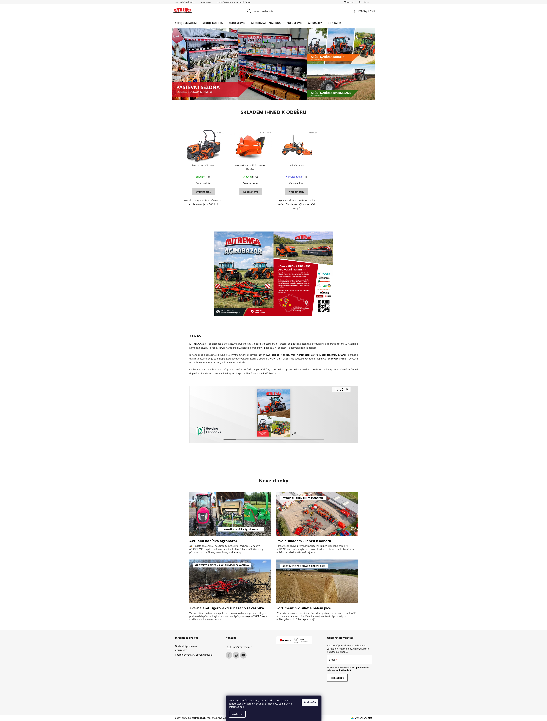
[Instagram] (236, 655)
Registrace (364, 2)
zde (242, 706)
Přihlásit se (337, 677)
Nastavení (237, 714)
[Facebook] (229, 655)
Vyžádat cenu (203, 191)
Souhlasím (310, 702)
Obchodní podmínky (184, 2)
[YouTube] (243, 655)
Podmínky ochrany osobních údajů (234, 2)
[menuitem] (185, 23)
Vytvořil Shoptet (363, 717)
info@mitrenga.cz (242, 647)
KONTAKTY (206, 2)
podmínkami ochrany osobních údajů (348, 669)
